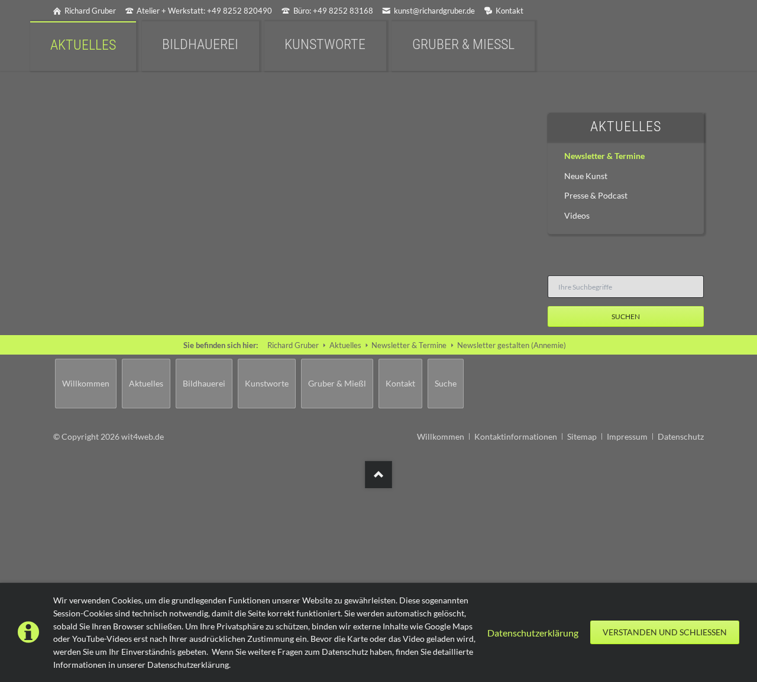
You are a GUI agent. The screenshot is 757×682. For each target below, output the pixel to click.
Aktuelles (625, 126)
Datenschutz (681, 436)
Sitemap (582, 436)
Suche (446, 383)
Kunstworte (267, 383)
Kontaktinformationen (515, 436)
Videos (577, 215)
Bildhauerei (204, 383)
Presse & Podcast (595, 195)
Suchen (626, 316)
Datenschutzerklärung (532, 632)
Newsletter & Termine (604, 156)
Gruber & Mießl (337, 383)
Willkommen (85, 383)
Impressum (627, 436)
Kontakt (400, 383)
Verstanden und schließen (665, 632)
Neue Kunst (585, 176)
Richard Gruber (293, 345)
